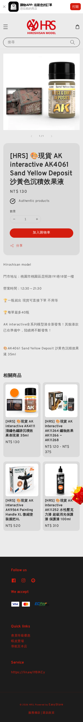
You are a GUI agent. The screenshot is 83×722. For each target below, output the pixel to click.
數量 (13, 211)
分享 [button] (19, 246)
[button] (5, 27)
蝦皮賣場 (17, 641)
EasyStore (56, 704)
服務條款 (34, 713)
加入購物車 (41, 233)
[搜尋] (73, 42)
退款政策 (48, 713)
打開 (75, 6)
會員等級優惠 (21, 636)
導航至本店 (19, 646)
